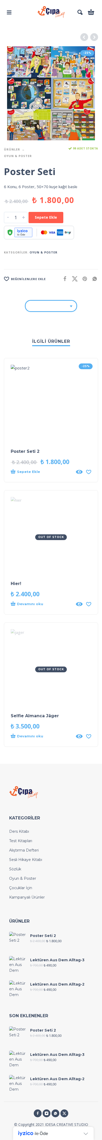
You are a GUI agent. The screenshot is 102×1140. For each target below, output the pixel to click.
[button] (9, 12)
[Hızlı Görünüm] (79, 471)
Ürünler (12, 149)
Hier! (16, 583)
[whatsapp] (55, 1113)
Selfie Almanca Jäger (35, 715)
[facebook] (38, 1113)
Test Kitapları (20, 840)
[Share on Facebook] (63, 279)
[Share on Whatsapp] (93, 279)
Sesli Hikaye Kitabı (25, 859)
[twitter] (64, 1113)
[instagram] (46, 1113)
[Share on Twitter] (73, 279)
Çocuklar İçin (20, 888)
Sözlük (15, 869)
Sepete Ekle (46, 217)
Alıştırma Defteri (24, 850)
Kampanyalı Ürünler (27, 897)
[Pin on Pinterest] (83, 279)
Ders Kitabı (19, 831)
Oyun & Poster (18, 156)
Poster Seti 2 (25, 451)
